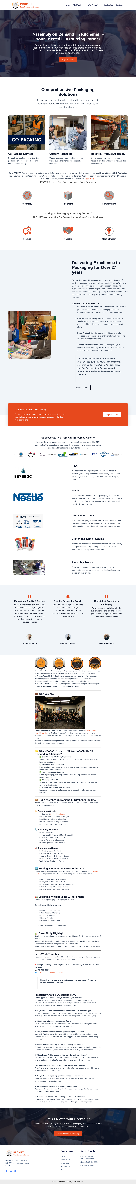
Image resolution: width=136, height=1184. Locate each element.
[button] (14, 454)
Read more (89, 179)
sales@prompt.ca (56, 972)
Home (67, 5)
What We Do (78, 5)
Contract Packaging (57, 814)
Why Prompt (93, 5)
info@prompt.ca (43, 972)
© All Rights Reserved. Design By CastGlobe (68, 1182)
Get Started (108, 5)
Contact (119, 5)
